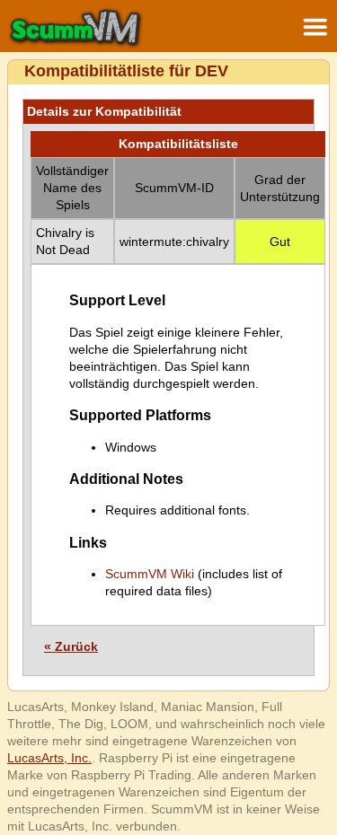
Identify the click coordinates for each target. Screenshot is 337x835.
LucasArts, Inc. (49, 758)
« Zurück (71, 646)
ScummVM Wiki (149, 574)
